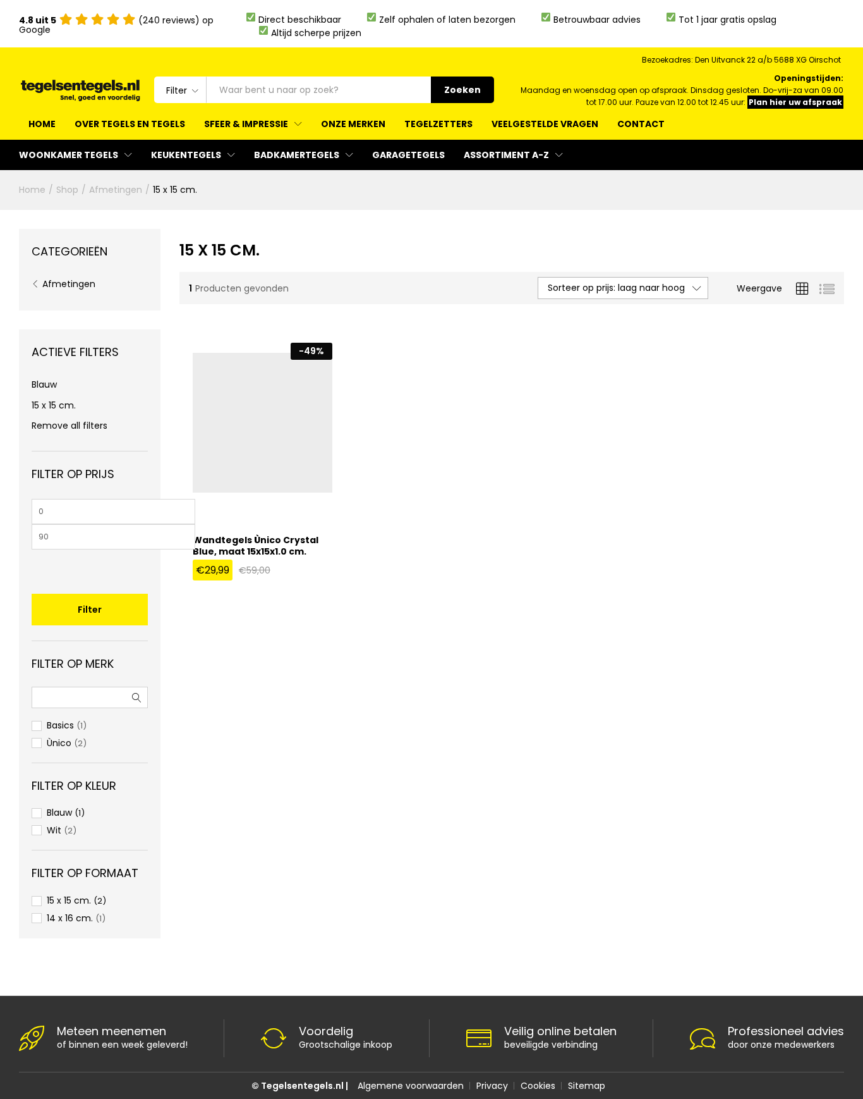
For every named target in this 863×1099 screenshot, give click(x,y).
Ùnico (59, 743)
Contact (641, 124)
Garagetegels (408, 154)
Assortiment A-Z (506, 154)
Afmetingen (68, 284)
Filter (90, 609)
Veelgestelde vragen (545, 124)
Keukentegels (186, 154)
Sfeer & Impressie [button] (246, 124)
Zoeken (462, 89)
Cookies (538, 1085)
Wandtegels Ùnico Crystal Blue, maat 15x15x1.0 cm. (255, 545)
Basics (60, 725)
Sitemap (586, 1085)
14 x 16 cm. (70, 918)
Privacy (492, 1085)
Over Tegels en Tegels (130, 124)
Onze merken (353, 124)
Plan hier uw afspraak (795, 102)
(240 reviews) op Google (116, 25)
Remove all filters (69, 425)
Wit (54, 830)
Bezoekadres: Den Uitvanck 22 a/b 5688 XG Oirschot (741, 59)
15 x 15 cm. (54, 405)
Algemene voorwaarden (411, 1085)
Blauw (44, 384)
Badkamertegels (296, 154)
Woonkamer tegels (68, 154)
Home (42, 124)
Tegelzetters (438, 124)
